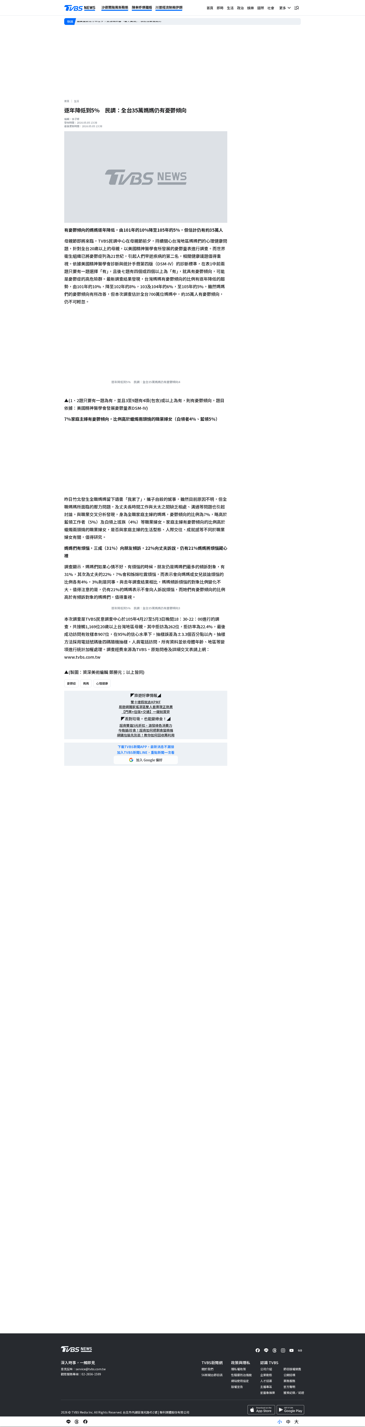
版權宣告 (237, 1387)
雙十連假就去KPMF (146, 702)
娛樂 (250, 7)
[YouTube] (291, 1350)
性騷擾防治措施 (241, 1375)
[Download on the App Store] (261, 1409)
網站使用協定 (240, 1381)
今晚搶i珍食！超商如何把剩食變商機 (145, 730)
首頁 (210, 7)
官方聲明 (289, 1387)
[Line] (266, 1350)
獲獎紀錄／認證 (293, 1393)
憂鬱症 (71, 683)
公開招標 (289, 1375)
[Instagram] (283, 1350)
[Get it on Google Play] (290, 1409)
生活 (230, 7)
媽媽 (86, 683)
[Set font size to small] (279, 1422)
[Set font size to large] (296, 1422)
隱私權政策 (238, 1369)
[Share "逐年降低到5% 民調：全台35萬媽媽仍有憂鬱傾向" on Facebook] (85, 1422)
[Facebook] (257, 1350)
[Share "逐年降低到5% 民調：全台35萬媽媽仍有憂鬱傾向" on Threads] (77, 1422)
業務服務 (289, 1381)
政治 (240, 7)
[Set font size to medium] (288, 1422)
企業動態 (266, 1375)
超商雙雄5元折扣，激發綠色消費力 (146, 725)
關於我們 (207, 1369)
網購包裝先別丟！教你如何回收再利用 (145, 735)
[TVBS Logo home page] (79, 8)
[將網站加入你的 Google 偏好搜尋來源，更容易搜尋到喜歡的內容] (146, 760)
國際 (260, 7)
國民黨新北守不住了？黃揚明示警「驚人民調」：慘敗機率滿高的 (119, 21)
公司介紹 (266, 1369)
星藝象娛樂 (267, 1393)
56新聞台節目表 (212, 1375)
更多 (283, 7)
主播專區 (266, 1387)
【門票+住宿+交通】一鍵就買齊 (146, 711)
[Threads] (274, 1350)
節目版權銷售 (292, 1369)
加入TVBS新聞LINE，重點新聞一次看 (145, 752)
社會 (270, 7)
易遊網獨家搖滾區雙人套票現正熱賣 (146, 706)
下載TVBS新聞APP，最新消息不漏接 (146, 746)
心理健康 (102, 683)
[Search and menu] (296, 8)
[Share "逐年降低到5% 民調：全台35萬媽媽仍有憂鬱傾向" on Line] (68, 1422)
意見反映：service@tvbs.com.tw (83, 1369)
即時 (220, 7)
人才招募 (266, 1381)
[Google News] (300, 1350)
